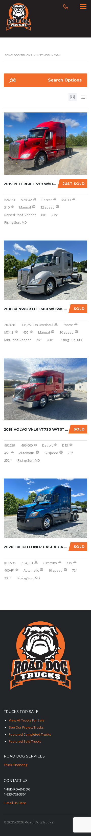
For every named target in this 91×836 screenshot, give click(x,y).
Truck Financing (15, 765)
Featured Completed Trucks (30, 734)
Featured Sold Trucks (25, 741)
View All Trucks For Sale (26, 720)
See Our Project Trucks (26, 727)
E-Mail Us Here (15, 803)
